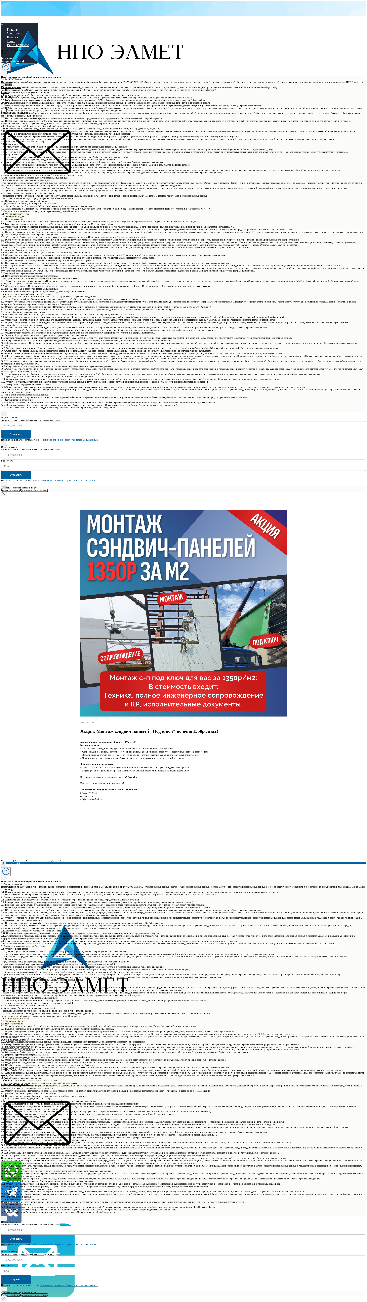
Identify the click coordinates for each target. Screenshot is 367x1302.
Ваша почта (7, 460)
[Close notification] (3, 865)
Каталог (12, 37)
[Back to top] (6, 67)
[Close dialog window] (4, 73)
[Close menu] (2, 24)
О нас (11, 41)
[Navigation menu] (2, 21)
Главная (12, 29)
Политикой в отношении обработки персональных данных (69, 440)
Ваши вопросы (18, 45)
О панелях (14, 33)
